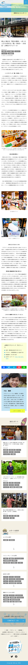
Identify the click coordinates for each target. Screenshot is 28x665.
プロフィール (13, 630)
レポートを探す (14, 636)
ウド (19, 583)
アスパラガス (12, 583)
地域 (6, 595)
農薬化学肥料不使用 (15, 599)
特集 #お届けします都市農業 (20, 634)
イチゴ (11, 581)
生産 (6, 558)
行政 (20, 562)
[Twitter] (8, 367)
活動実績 (20, 630)
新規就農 (6, 599)
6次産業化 (18, 601)
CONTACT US (13, 621)
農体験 (11, 558)
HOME (7, 630)
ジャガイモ (12, 579)
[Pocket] (19, 367)
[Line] (24, 367)
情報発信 (11, 53)
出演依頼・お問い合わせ (7, 632)
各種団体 (14, 560)
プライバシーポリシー (21, 632)
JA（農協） (10, 51)
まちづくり (20, 597)
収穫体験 (6, 597)
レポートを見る (17, 410)
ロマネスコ (18, 581)
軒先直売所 (13, 597)
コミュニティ (19, 595)
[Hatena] (14, 367)
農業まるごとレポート (6, 634)
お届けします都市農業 (8, 55)
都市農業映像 (7, 560)
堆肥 (12, 601)
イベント (17, 51)
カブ (6, 581)
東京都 (4, 51)
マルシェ (4, 53)
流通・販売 (6, 562)
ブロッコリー (19, 579)
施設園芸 (6, 601)
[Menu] (26, 2)
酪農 (6, 579)
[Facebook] (3, 367)
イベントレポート (19, 558)
